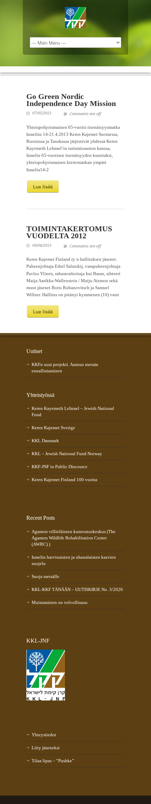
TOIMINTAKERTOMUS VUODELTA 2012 (69, 232)
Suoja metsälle (45, 576)
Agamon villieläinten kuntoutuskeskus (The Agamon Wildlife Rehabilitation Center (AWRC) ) (74, 538)
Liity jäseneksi (46, 747)
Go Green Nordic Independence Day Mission (71, 100)
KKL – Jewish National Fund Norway (67, 453)
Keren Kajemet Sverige (53, 427)
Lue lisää (43, 186)
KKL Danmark (45, 440)
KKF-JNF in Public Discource (59, 466)
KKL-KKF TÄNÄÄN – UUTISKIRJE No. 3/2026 (77, 589)
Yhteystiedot (44, 734)
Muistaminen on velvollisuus (59, 602)
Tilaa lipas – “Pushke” (53, 760)
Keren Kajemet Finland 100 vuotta (64, 479)
